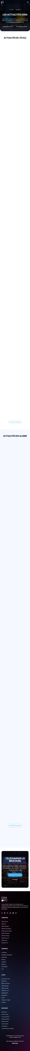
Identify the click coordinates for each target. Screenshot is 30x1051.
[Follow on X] (7, 913)
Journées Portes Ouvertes (8, 1028)
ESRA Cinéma (5, 921)
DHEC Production (5, 933)
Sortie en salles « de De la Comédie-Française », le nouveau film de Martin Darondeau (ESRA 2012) (14, 163)
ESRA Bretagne (5, 985)
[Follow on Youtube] (13, 913)
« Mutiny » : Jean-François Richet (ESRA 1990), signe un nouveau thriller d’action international (14, 67)
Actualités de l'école (8, 26)
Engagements (5, 992)
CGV (19, 1037)
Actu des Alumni (5, 1016)
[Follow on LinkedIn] (10, 913)
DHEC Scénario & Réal (7, 931)
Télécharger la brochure (15, 875)
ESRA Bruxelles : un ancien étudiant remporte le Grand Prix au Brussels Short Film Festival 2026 (15, 689)
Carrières (4, 1002)
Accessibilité (4, 966)
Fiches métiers (5, 1023)
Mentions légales (13, 1037)
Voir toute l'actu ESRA (15, 422)
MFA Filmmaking (5, 935)
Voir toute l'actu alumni (15, 825)
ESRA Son (4, 923)
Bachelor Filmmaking (6, 928)
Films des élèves (5, 1019)
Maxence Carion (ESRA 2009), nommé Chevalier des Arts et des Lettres (15, 720)
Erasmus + (4, 964)
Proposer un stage (6, 999)
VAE (2, 969)
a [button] (28, 2)
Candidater (15, 879)
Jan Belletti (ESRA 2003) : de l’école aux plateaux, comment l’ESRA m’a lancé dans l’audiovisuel (14, 320)
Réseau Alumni (5, 1021)
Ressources (4, 1012)
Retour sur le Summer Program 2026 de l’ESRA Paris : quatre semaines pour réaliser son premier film (14, 131)
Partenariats (4, 995)
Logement (4, 961)
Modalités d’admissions (7, 954)
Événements (4, 1026)
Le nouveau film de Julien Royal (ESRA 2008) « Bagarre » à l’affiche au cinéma (15, 751)
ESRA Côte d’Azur (6, 983)
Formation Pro (5, 942)
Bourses (3, 959)
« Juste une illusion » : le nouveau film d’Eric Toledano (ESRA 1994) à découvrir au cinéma (14, 782)
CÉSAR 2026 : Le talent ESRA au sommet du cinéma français (12, 814)
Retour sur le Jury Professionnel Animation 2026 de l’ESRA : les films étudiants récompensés (14, 289)
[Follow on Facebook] (2, 913)
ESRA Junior (4, 940)
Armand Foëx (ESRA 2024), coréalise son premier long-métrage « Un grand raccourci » (14, 99)
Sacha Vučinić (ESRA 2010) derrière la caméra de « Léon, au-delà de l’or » (15, 257)
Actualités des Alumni (21, 26)
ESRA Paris (4, 981)
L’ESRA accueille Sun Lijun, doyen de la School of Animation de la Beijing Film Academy (15, 194)
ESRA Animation (5, 926)
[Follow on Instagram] (5, 913)
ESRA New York (5, 938)
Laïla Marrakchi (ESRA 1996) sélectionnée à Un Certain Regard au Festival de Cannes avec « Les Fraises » (14, 656)
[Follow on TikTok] (16, 913)
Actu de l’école (5, 1014)
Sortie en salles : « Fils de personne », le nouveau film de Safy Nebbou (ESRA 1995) (15, 409)
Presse (3, 997)
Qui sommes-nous (6, 978)
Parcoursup (4, 957)
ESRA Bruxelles (5, 988)
